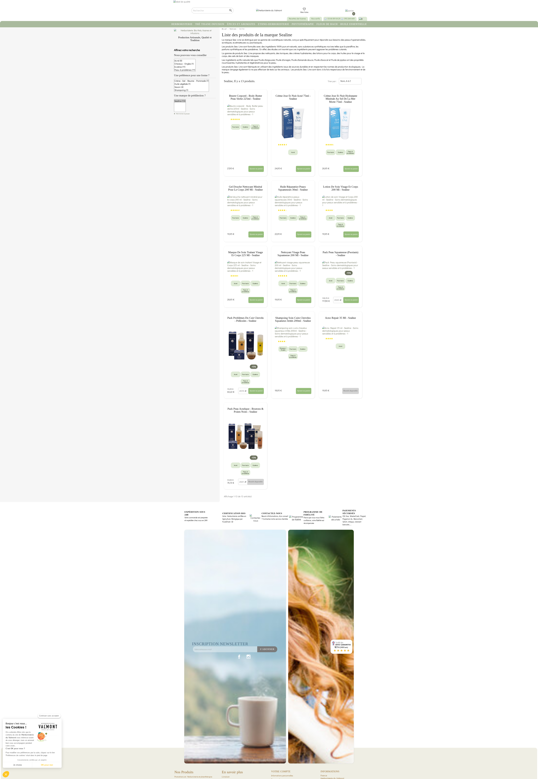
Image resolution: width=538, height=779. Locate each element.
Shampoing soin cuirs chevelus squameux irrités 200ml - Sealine (293, 319)
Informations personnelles (282, 775)
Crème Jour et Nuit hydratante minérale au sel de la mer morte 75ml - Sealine (340, 98)
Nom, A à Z (349, 81)
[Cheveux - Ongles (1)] (184, 63)
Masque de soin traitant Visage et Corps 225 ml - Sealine (245, 254)
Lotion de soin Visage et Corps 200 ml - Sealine (340, 188)
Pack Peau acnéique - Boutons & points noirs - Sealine (246, 410)
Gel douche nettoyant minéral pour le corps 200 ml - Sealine (245, 188)
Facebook (239, 656)
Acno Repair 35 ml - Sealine (340, 317)
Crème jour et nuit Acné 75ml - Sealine (293, 97)
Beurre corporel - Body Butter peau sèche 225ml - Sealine (245, 97)
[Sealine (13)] (180, 101)
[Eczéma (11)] (184, 66)
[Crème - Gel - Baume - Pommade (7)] (191, 80)
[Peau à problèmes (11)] (184, 69)
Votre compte (280, 771)
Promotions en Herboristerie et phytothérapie (193, 776)
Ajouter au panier (256, 169)
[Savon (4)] (191, 87)
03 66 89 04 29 (334, 18)
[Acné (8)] (184, 60)
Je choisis (17, 765)
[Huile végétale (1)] (191, 83)
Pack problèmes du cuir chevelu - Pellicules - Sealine (245, 319)
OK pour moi (47, 765)
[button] (6, 774)
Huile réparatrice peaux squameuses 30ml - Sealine (293, 188)
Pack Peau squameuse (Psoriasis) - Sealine (340, 254)
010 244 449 (349, 18)
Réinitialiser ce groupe (183, 114)
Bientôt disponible (350, 391)
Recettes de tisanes (297, 18)
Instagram (248, 656)
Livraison (226, 776)
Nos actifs (315, 18)
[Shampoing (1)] (191, 90)
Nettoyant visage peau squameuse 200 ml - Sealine (293, 254)
